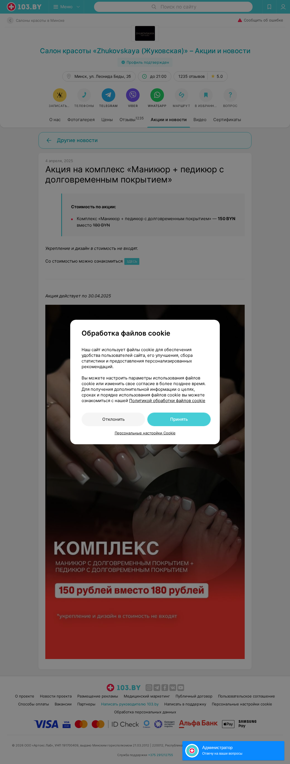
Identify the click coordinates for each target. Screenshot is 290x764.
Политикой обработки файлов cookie (167, 400)
